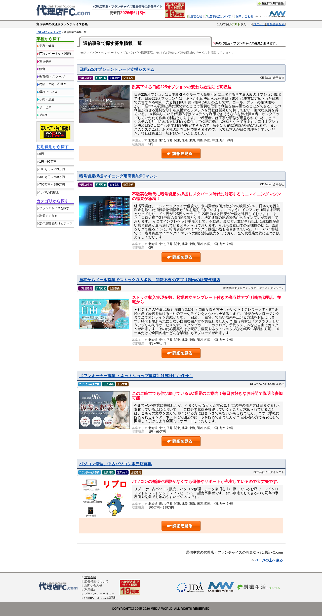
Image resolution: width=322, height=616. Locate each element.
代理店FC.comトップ (48, 32)
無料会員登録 (276, 24)
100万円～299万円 (52, 169)
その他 (43, 115)
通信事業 (45, 61)
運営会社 (196, 16)
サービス (45, 107)
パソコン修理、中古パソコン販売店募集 (115, 464)
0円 (41, 154)
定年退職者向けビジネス (55, 223)
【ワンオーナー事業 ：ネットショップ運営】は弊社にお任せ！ (136, 376)
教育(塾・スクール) (52, 76)
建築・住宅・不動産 (52, 84)
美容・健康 (46, 46)
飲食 (42, 69)
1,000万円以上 (49, 192)
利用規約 (90, 589)
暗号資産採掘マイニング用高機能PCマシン (118, 176)
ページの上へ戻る (269, 560)
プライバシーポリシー (99, 594)
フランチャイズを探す (54, 208)
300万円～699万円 (52, 177)
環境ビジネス (48, 92)
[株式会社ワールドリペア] (55, 140)
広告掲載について (219, 16)
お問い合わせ (244, 16)
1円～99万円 (48, 161)
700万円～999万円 (52, 184)
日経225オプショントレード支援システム (116, 69)
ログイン (259, 24)
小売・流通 (46, 99)
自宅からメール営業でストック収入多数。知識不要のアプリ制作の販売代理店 (149, 280)
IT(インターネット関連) (55, 53)
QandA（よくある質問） (101, 598)
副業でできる (48, 216)
